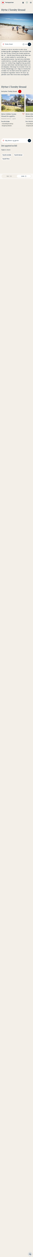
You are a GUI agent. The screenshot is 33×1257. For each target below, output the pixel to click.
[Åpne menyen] (30, 2)
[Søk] (29, 44)
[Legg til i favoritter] (23, 114)
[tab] (9, 176)
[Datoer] (23, 44)
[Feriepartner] (7, 2)
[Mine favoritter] (27, 2)
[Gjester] (26, 44)
